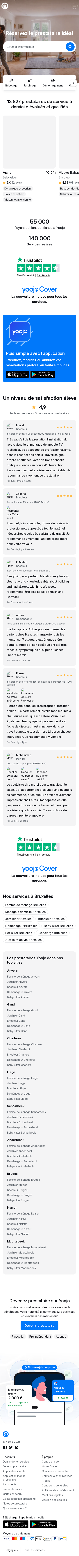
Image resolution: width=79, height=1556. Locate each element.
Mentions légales (52, 1495)
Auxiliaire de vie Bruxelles (23, 940)
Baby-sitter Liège (17, 1098)
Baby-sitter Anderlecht (20, 1166)
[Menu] (75, 6)
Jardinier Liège (16, 1083)
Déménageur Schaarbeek (23, 1127)
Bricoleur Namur (17, 1223)
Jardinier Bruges (17, 1184)
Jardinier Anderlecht (19, 1151)
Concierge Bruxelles (53, 933)
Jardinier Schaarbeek (20, 1117)
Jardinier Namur (16, 1218)
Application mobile (14, 1471)
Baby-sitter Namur (18, 1234)
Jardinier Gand (16, 1015)
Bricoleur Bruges (17, 1190)
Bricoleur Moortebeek (20, 1257)
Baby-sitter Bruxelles (58, 926)
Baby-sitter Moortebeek (21, 1268)
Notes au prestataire (15, 1503)
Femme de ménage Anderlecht (26, 1145)
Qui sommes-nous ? (15, 1508)
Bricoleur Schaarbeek (20, 1122)
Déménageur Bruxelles (21, 926)
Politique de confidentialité (58, 1490)
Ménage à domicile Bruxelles (25, 912)
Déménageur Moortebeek (23, 1262)
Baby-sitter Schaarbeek (21, 1132)
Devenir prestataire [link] (39, 1325)
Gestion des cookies (54, 1499)
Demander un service (16, 1461)
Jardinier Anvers (17, 981)
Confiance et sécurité (55, 1471)
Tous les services (34, 1550)
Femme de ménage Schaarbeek (26, 1112)
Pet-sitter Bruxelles (18, 933)
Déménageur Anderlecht (22, 1161)
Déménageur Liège (18, 1093)
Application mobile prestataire (14, 1477)
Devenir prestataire (14, 1466)
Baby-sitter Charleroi (19, 1064)
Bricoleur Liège (16, 1088)
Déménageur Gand (18, 1025)
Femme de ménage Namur (23, 1213)
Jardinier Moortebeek (20, 1252)
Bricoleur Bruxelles (51, 919)
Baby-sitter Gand (17, 1031)
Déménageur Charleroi (21, 1059)
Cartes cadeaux (12, 1493)
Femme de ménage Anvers (23, 976)
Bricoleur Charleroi (18, 1054)
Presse (46, 1480)
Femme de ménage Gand (22, 1010)
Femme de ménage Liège (22, 1078)
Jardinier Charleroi (18, 1049)
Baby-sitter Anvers (18, 997)
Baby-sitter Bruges (18, 1200)
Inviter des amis (12, 1489)
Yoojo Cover (49, 1466)
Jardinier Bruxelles (18, 919)
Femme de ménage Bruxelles (25, 905)
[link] (17, 675)
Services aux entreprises (57, 1475)
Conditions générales (55, 1485)
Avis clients (9, 1484)
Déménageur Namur (19, 1229)
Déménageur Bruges (19, 1195)
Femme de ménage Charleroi (24, 1044)
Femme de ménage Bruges (23, 1179)
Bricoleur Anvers (17, 986)
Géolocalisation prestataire (19, 1498)
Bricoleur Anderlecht (19, 1156)
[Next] (73, 82)
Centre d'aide (50, 1461)
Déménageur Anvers (19, 992)
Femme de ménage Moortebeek (26, 1247)
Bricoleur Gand (16, 1020)
